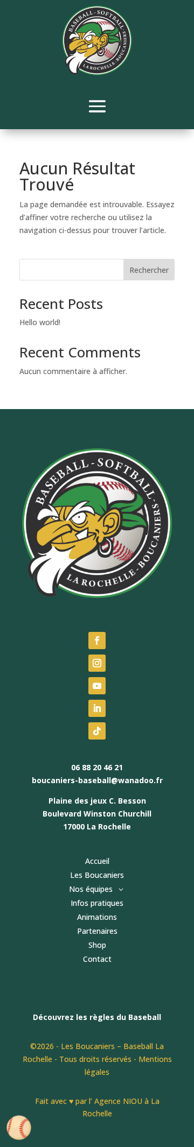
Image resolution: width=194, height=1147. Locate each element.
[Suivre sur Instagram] (97, 663)
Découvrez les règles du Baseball (97, 1017)
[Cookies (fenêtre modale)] (19, 1128)
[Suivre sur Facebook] (97, 640)
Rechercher (149, 270)
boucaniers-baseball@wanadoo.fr (97, 780)
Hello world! (39, 322)
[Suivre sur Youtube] (97, 685)
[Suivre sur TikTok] (97, 731)
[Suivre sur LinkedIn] (97, 708)
